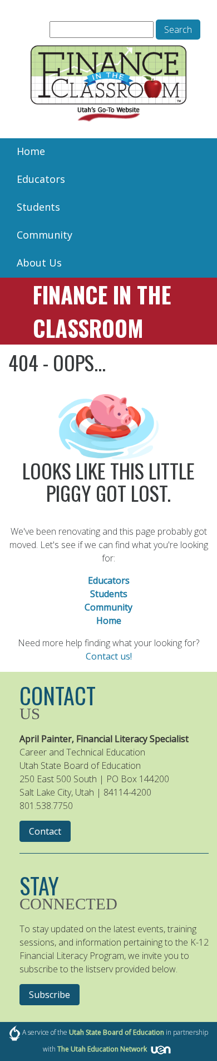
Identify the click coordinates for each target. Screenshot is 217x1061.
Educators (41, 179)
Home (31, 151)
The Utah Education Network (102, 1049)
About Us (39, 262)
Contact (45, 831)
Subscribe (49, 995)
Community (44, 234)
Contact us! (109, 656)
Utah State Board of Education (116, 1032)
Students (38, 207)
